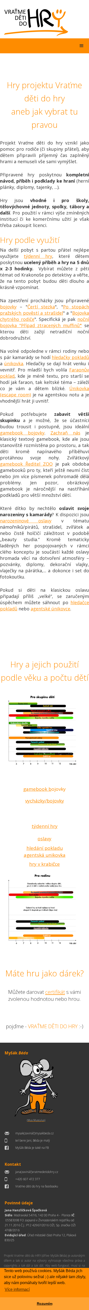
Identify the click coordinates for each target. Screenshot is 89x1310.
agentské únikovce (50, 609)
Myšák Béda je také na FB (32, 1148)
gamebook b (37, 789)
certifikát (55, 991)
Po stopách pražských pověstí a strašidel (44, 310)
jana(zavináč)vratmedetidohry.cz (36, 1172)
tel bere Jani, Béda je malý (32, 1140)
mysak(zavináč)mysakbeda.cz (34, 1133)
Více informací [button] (17, 1289)
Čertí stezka (41, 307)
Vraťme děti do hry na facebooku (36, 1186)
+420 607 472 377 (27, 1179)
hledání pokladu (44, 848)
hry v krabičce (44, 864)
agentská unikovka (45, 855)
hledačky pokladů (70, 357)
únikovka (13, 363)
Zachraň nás (65, 433)
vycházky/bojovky (44, 801)
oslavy (44, 838)
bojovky (8, 307)
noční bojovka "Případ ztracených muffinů (44, 322)
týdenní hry (38, 256)
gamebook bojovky (22, 433)
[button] (81, 45)
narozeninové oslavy (25, 521)
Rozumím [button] (44, 1304)
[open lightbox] (44, 731)
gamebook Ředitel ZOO (26, 464)
